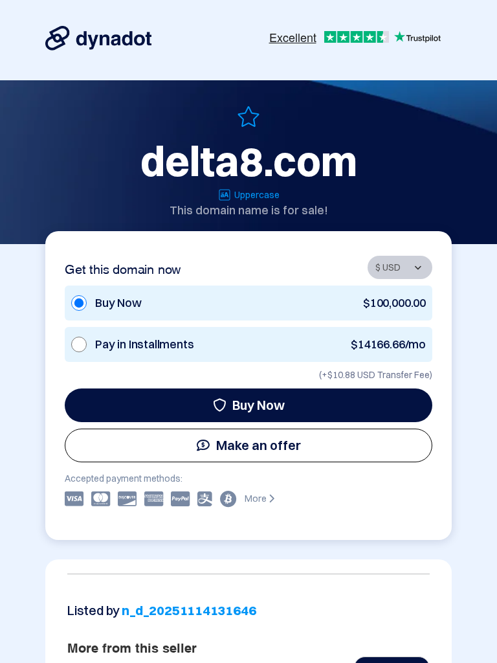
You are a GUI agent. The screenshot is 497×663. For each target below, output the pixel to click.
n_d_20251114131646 (189, 610)
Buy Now (258, 405)
